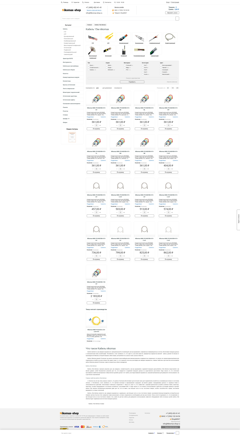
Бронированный (69, 36)
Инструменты (67, 62)
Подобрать (132, 82)
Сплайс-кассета (94, 67)
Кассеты (65, 73)
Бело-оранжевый (167, 65)
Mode (110, 65)
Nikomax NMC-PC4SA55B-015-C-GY (168, 239)
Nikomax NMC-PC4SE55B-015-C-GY (144, 239)
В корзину (96, 129)
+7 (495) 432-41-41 (94, 7)
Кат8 (146, 70)
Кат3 (146, 72)
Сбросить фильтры (172, 82)
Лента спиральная (68, 88)
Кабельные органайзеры (71, 66)
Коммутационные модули (71, 77)
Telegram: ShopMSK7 (120, 13)
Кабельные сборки (69, 70)
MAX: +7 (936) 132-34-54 (121, 10)
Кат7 (146, 65)
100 (173, 88)
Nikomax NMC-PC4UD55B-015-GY (96, 109)
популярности (118, 88)
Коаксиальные (68, 38)
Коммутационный (69, 43)
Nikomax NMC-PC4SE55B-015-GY (96, 239)
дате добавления (107, 88)
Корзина (159, 433)
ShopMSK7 (175, 419)
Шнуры (65, 122)
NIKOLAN (111, 70)
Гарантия (76, 2)
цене (97, 88)
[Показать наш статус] (72, 137)
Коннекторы (67, 81)
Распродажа (132, 413)
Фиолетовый (166, 74)
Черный (165, 67)
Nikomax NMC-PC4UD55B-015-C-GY (168, 152)
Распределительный (70, 52)
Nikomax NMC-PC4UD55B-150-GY (96, 283)
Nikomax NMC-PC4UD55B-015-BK (144, 152)
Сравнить (151, 433)
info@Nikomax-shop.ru (171, 424)
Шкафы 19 (66, 118)
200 (177, 88)
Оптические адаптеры (70, 96)
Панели (65, 107)
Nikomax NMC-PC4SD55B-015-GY (96, 196)
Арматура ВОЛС (68, 58)
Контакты (108, 2)
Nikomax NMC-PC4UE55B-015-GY (144, 196)
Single (110, 67)
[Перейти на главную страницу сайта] (71, 10)
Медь (128, 67)
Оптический (67, 47)
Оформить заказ (172, 13)
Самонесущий (68, 54)
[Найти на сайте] (177, 18)
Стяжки (65, 115)
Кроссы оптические (69, 85)
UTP (65, 34)
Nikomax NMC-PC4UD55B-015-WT (168, 109)
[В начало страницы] (177, 433)
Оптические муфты (69, 100)
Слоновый (165, 70)
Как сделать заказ (66, 433)
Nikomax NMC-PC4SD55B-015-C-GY (120, 196)
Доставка (97, 2)
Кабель (65, 29)
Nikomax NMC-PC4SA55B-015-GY (120, 239)
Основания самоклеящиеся (71, 103)
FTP (65, 32)
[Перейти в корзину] (166, 8)
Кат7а (146, 67)
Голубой (165, 72)
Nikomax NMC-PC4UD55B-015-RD (120, 109)
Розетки (65, 111)
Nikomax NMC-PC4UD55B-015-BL (144, 109)
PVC (128, 70)
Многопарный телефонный (72, 45)
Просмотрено (170, 433)
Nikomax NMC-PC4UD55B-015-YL (96, 152)
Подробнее (90, 117)
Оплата (86, 2)
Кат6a (146, 74)
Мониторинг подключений (71, 92)
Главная (89, 24)
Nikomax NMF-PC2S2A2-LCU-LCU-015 (96, 330)
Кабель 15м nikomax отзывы (96, 403)
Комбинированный (70, 41)
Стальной (129, 65)
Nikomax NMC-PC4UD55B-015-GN (120, 152)
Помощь (65, 2)
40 (168, 88)
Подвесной (67, 50)
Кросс (92, 65)
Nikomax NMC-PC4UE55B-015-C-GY (168, 196)
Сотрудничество (133, 415)
